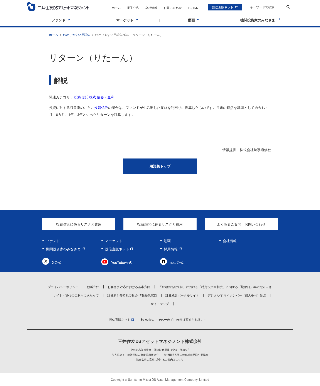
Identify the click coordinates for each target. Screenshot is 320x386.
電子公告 (133, 7)
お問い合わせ (172, 7)
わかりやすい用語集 (76, 34)
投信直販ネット (222, 7)
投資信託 (81, 96)
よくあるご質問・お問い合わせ (241, 224)
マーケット (113, 240)
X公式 (56, 262)
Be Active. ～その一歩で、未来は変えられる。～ (173, 319)
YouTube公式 (121, 262)
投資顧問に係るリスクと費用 (160, 224)
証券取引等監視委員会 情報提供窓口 (132, 295)
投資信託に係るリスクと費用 (78, 224)
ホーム (116, 7)
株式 (92, 96)
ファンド (53, 240)
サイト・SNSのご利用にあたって (76, 295)
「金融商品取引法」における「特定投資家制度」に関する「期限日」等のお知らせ (215, 287)
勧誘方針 (93, 287)
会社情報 (151, 7)
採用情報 (171, 248)
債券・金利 (105, 96)
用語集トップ (160, 166)
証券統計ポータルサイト (182, 295)
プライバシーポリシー (63, 287)
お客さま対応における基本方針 (129, 287)
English (193, 8)
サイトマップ (160, 304)
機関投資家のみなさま (63, 248)
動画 (167, 240)
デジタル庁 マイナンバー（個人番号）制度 (236, 295)
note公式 (177, 262)
